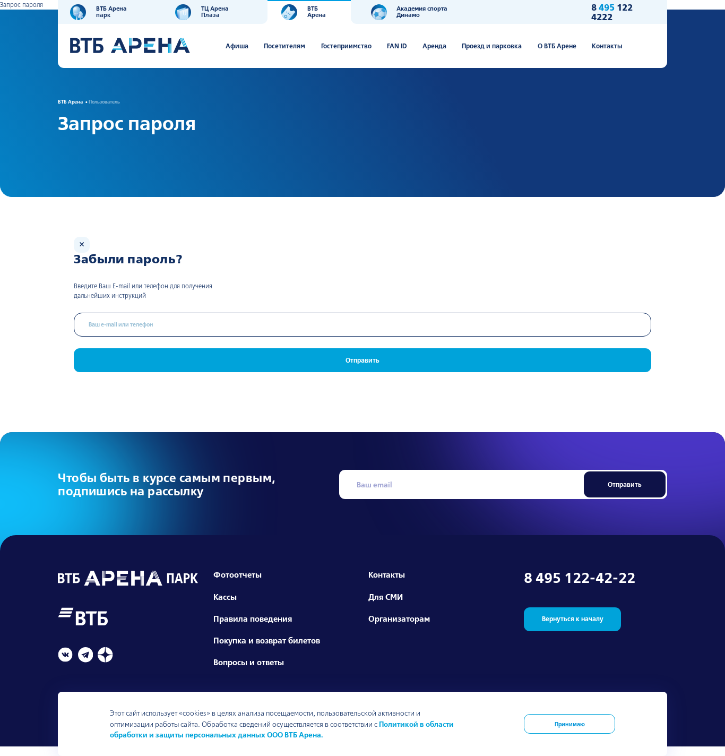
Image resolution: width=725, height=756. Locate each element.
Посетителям (284, 45)
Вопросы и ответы (248, 662)
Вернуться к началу (572, 619)
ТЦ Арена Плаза (215, 11)
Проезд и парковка (492, 45)
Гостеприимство (346, 45)
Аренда (434, 45)
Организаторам (399, 619)
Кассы (225, 597)
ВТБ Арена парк (111, 11)
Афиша (237, 45)
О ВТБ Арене (557, 45)
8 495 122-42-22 (579, 578)
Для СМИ (385, 597)
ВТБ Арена (316, 11)
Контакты (607, 45)
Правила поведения (252, 619)
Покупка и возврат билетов (266, 640)
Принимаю (570, 724)
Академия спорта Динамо (421, 11)
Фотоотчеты (237, 575)
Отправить (362, 360)
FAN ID (397, 45)
